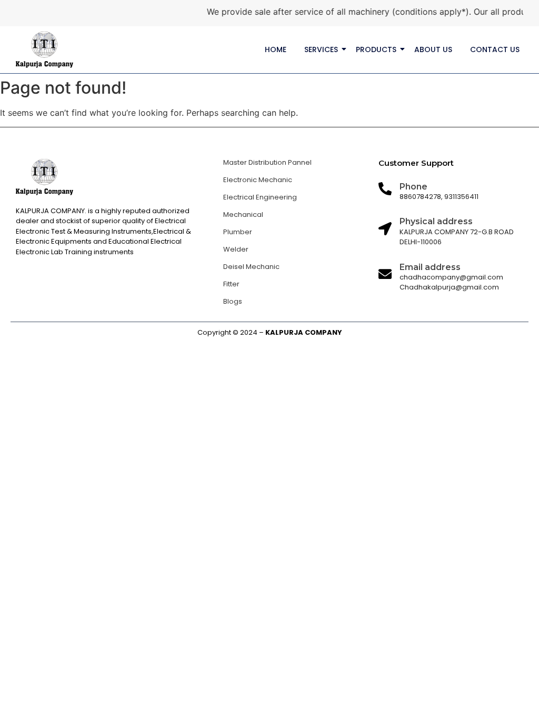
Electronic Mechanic (257, 180)
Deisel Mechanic (251, 267)
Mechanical (243, 214)
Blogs (232, 301)
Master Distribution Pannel (267, 162)
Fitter (231, 284)
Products (376, 49)
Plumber (237, 232)
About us (433, 49)
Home (275, 49)
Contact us (495, 49)
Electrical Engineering (260, 197)
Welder (235, 249)
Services (321, 49)
